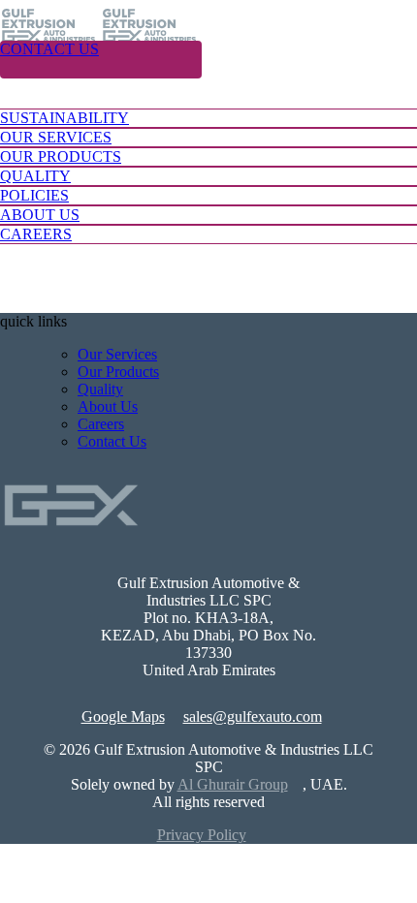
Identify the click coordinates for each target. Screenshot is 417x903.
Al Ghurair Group (232, 784)
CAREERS (36, 234)
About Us (40, 214)
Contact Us (49, 49)
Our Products (60, 156)
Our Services (56, 137)
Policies (34, 195)
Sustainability (64, 117)
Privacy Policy (201, 834)
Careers (101, 424)
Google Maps (123, 716)
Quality (35, 176)
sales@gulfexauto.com (252, 716)
